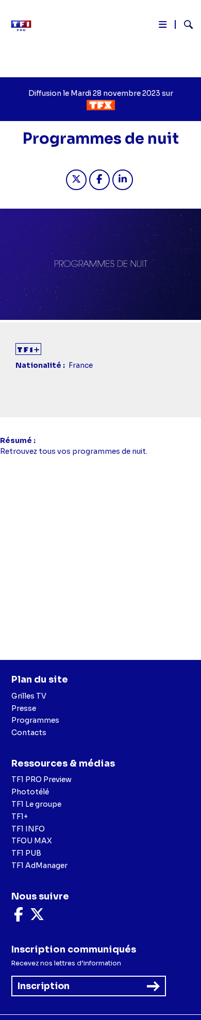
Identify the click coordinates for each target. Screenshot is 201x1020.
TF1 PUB (26, 853)
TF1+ (19, 816)
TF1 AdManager (39, 865)
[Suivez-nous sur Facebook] (18, 917)
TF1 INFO (28, 829)
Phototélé (30, 791)
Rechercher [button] (184, 24)
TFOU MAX (31, 840)
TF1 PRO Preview (41, 779)
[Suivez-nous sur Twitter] (37, 917)
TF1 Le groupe (36, 804)
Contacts (28, 732)
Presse (23, 708)
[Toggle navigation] (162, 27)
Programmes (35, 720)
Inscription (44, 986)
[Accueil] (24, 25)
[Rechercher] (184, 26)
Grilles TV (28, 696)
